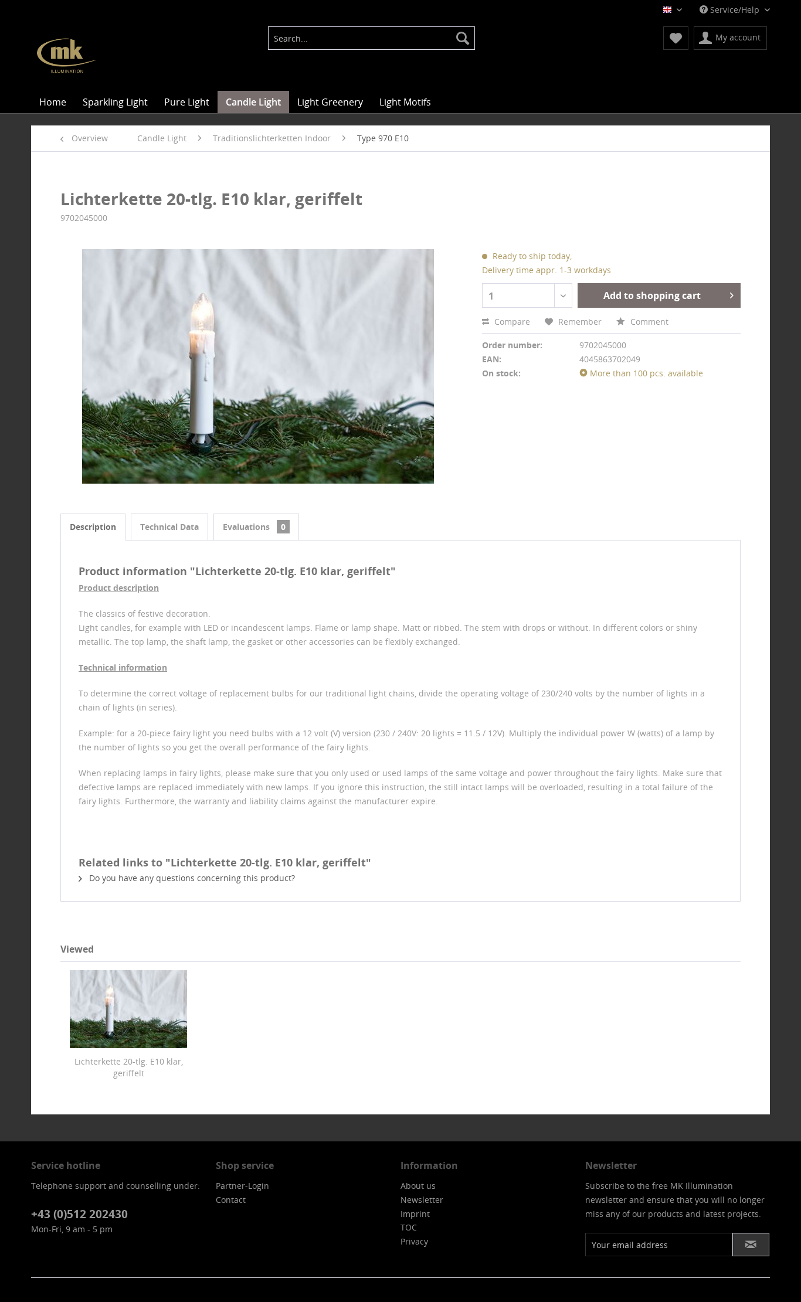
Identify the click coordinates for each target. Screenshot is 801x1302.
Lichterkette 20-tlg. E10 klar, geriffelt (128, 1067)
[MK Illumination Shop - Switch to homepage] (66, 55)
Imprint (415, 1213)
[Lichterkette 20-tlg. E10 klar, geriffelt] (128, 1009)
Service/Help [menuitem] (735, 9)
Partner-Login (242, 1185)
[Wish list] (675, 38)
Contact (231, 1199)
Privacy (414, 1241)
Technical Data (169, 526)
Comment (648, 321)
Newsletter (421, 1199)
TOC (408, 1227)
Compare (511, 321)
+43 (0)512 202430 (79, 1214)
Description (93, 526)
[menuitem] (371, 38)
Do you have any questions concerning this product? (191, 877)
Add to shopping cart (652, 295)
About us (418, 1185)
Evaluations (254, 526)
